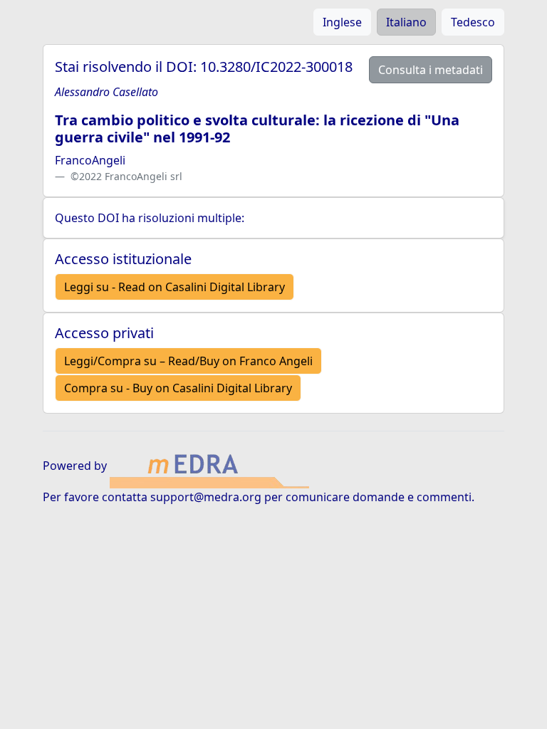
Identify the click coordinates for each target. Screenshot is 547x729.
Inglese (342, 22)
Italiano (406, 22)
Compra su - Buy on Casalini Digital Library (178, 388)
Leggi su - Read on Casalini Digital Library (174, 287)
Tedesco (473, 22)
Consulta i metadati (430, 70)
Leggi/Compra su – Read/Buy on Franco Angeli (188, 361)
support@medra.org (205, 497)
